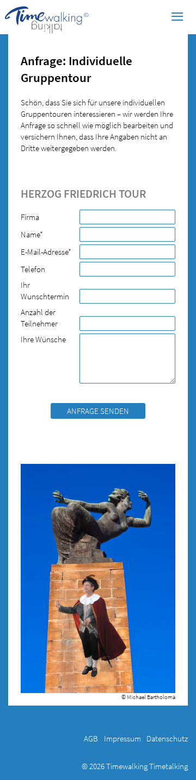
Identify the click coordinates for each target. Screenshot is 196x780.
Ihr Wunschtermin (45, 290)
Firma (30, 217)
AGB (91, 738)
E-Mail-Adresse (46, 251)
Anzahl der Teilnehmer (39, 318)
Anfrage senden (98, 411)
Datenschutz (167, 738)
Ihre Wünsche (43, 339)
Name (37, 234)
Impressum (122, 738)
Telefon (33, 269)
